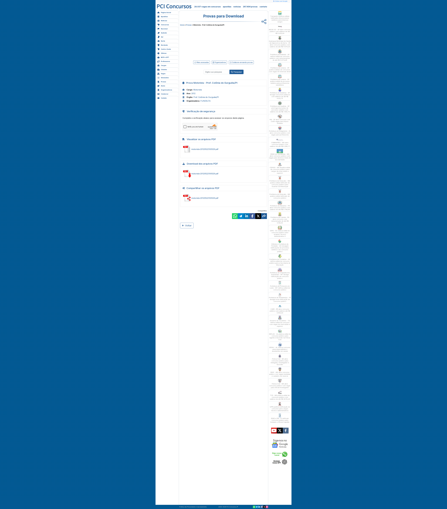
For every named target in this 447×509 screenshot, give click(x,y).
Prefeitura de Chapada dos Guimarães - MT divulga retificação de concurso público (280, 275)
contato (263, 6)
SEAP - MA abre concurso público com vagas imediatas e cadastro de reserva (280, 374)
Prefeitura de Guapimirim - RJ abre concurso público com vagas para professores (280, 133)
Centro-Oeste (166, 49)
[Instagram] (267, 507)
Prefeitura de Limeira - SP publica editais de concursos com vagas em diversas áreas (280, 69)
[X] (264, 507)
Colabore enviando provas (242, 62)
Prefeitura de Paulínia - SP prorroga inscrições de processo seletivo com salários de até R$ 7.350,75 (280, 109)
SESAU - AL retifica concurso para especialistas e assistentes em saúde (280, 349)
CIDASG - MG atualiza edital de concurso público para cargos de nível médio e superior (280, 170)
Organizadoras (166, 90)
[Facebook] (262, 507)
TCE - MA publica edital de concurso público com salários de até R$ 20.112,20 (280, 397)
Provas (163, 82)
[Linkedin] (259, 507)
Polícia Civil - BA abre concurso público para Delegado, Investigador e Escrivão (280, 361)
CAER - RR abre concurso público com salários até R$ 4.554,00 (280, 311)
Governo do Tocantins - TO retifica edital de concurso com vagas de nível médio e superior (280, 323)
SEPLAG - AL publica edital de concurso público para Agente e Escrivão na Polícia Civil (280, 336)
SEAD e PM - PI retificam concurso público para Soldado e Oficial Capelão (279, 420)
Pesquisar (237, 72)
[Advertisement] (204, 42)
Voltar (188, 225)
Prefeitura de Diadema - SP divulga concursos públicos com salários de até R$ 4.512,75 (280, 95)
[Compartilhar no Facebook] (252, 216)
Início (182, 25)
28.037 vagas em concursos (207, 6)
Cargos (163, 65)
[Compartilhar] (264, 216)
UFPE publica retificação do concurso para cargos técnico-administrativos (280, 408)
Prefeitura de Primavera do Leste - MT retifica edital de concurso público (280, 288)
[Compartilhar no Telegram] (241, 216)
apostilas (227, 6)
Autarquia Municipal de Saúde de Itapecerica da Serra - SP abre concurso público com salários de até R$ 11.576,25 (280, 44)
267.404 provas (250, 6)
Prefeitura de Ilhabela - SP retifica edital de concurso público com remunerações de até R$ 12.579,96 (280, 57)
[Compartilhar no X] (258, 216)
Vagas (163, 73)
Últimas (163, 53)
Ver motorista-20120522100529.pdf (223, 149)
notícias (237, 6)
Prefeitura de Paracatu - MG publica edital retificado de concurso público (279, 196)
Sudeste (164, 33)
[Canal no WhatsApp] (254, 507)
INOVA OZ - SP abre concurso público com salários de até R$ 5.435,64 (280, 31)
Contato (164, 98)
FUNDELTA (205, 101)
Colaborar (164, 94)
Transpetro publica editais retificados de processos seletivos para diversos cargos (279, 19)
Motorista (197, 90)
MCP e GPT (165, 57)
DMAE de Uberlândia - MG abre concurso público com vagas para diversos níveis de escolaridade (280, 157)
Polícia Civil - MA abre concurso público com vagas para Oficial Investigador (280, 385)
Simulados (165, 78)
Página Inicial (166, 12)
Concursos (165, 25)
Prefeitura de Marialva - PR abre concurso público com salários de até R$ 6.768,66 (280, 207)
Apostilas (164, 16)
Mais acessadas (202, 62)
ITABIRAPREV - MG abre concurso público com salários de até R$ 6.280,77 (280, 144)
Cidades (164, 69)
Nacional (164, 29)
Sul (162, 37)
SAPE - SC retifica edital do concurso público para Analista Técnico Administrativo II (280, 233)
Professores (165, 61)
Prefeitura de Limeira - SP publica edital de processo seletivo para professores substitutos (280, 82)
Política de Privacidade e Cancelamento (193, 507)
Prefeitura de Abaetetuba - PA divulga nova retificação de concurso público (280, 299)
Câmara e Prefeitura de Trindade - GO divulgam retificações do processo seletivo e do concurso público (280, 247)
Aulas (163, 86)
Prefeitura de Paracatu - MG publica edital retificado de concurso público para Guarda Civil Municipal (279, 183)
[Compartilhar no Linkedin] (246, 216)
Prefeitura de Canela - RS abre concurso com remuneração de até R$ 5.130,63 (280, 220)
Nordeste (164, 45)
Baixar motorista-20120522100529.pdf (223, 173)
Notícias (164, 21)
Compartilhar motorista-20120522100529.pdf (223, 198)
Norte (163, 41)
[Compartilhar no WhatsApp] (235, 216)
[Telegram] (256, 507)
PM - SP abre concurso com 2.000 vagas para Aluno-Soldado (280, 121)
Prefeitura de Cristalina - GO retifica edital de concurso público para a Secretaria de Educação (279, 262)
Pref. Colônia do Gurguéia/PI (206, 97)
